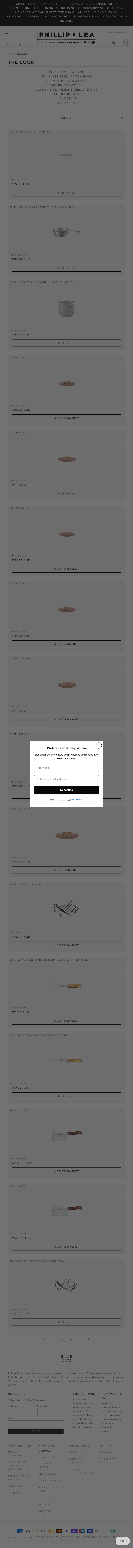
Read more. (77, 800)
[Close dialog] (99, 745)
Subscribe (66, 790)
